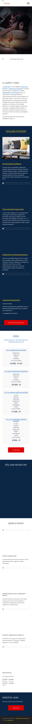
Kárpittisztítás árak (9, 340)
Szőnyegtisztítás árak (21, 340)
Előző (6, 475)
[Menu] (27, 3)
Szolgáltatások (16, 131)
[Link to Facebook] (28, 722)
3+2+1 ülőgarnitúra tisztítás (16, 350)
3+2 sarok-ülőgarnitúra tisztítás (16, 371)
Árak (16, 335)
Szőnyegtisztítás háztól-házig (13, 209)
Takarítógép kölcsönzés (11, 300)
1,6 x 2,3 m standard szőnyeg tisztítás (16, 420)
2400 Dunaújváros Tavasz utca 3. (22, 718)
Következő (26, 475)
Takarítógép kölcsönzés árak (16, 342)
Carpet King (6, 86)
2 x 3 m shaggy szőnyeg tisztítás (16, 392)
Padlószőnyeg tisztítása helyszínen (15, 255)
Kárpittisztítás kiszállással (11, 164)
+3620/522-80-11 (10, 720)
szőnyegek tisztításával (15, 88)
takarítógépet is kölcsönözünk (11, 92)
